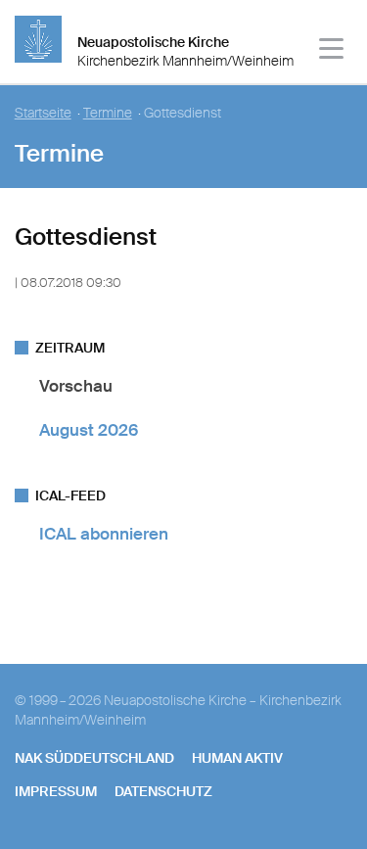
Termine (107, 113)
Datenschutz (163, 791)
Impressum (56, 791)
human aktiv (237, 758)
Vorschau (76, 386)
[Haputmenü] (332, 51)
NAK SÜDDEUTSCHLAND (94, 758)
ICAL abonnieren (103, 533)
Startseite (43, 113)
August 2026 (88, 430)
